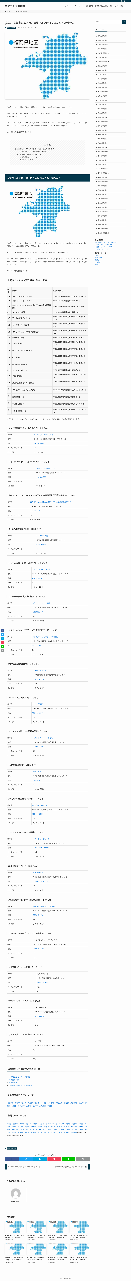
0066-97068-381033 (40, 881)
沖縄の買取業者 (103, 156)
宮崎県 (54, 1124)
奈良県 (27, 1132)
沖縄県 (35, 1124)
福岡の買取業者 (11, 27)
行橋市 (23, 1103)
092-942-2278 (38, 915)
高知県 (20, 1126)
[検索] (124, 1)
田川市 (13, 1106)
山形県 (46, 1126)
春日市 (36, 1103)
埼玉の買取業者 (103, 66)
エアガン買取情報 (15, 6)
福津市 (35, 1106)
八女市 (28, 1106)
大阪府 (48, 1129)
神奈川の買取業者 (103, 173)
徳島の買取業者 (103, 130)
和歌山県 (73, 1132)
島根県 (81, 1129)
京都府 (68, 1124)
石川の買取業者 (103, 169)
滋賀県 (66, 1126)
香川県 (13, 1126)
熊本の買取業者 (103, 164)
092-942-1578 (40, 679)
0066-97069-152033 (42, 848)
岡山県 (28, 1124)
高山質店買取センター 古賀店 (44, 906)
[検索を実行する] (124, 22)
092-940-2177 (38, 780)
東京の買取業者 (103, 147)
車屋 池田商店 (38, 872)
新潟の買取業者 (103, 143)
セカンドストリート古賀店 (43, 738)
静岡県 (28, 1129)
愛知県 (9, 1124)
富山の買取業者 (103, 91)
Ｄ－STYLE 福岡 (42, 536)
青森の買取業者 (103, 211)
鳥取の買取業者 (103, 228)
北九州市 (42, 1106)
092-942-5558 (37, 645)
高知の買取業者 (103, 224)
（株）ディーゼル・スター (45, 468)
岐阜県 (48, 1124)
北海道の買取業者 (103, 53)
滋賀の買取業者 (103, 160)
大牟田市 (50, 1103)
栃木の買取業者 (103, 151)
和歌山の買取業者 (103, 61)
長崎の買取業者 (103, 203)
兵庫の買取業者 (103, 49)
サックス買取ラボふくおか (44, 435)
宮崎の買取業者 (103, 87)
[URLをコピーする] (83, 1159)
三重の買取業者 (103, 36)
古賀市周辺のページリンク (28, 157)
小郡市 (43, 1103)
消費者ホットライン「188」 (104, 247)
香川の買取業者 (103, 220)
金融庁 (97, 260)
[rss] (122, 1)
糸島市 (30, 1103)
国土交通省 (98, 257)
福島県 (53, 1132)
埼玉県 (33, 1126)
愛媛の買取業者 (103, 134)
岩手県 (41, 1124)
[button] (12, 1159)
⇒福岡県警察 (14, 1080)
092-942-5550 (37, 713)
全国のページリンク (26, 160)
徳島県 (13, 1132)
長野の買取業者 (103, 207)
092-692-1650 (42, 982)
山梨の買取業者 (103, 104)
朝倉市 (81, 1103)
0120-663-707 (37, 578)
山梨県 (59, 1126)
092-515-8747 (41, 544)
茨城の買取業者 (103, 199)
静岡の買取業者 (103, 216)
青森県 (22, 1129)
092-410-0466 (39, 443)
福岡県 (46, 1132)
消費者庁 (98, 262)
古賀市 (17, 1103)
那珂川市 (21, 1106)
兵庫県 (59, 1132)
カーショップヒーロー (43, 839)
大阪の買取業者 (103, 74)
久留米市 (10, 1103)
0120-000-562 (41, 477)
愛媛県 (15, 1124)
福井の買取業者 (103, 177)
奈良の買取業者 (103, 79)
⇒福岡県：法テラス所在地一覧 (20, 1085)
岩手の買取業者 (103, 117)
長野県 (68, 1129)
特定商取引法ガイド (101, 249)
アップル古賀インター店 (41, 569)
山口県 (53, 1126)
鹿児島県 (73, 1126)
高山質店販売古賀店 (39, 805)
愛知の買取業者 (103, 139)
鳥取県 (74, 1129)
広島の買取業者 (103, 126)
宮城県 (61, 1124)
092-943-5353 (37, 814)
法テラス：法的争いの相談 (103, 244)
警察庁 (97, 264)
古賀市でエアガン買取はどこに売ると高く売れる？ (35, 149)
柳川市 (49, 1106)
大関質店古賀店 (40, 670)
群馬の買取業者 (103, 194)
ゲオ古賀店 (37, 771)
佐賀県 (27, 1126)
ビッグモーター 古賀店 (41, 603)
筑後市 (66, 1103)
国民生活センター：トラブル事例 (105, 242)
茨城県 (22, 1124)
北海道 (66, 1132)
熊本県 (74, 1124)
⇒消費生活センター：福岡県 (19, 1077)
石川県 (35, 1129)
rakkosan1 (15, 1201)
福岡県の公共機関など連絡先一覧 (31, 154)
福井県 (40, 1132)
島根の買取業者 (103, 122)
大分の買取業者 (103, 70)
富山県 (33, 1132)
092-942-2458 (39, 949)
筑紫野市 (73, 1103)
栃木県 (20, 1132)
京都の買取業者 (103, 40)
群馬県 (81, 1124)
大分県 (54, 1129)
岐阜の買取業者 (103, 109)
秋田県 (81, 1126)
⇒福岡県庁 (13, 1083)
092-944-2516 (40, 1016)
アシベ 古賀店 (37, 704)
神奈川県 (14, 1129)
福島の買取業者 (103, 186)
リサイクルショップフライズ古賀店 (45, 637)
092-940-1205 (38, 747)
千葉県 (41, 1129)
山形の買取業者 (103, 100)
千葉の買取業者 (103, 57)
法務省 (97, 255)
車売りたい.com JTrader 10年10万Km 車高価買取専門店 (50, 502)
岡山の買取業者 (103, 113)
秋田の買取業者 (103, 190)
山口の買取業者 (103, 96)
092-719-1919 (35, 511)
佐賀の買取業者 (103, 44)
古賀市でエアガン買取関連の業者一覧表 (33, 151)
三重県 (40, 1126)
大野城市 (59, 1103)
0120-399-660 (38, 612)
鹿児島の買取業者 (103, 233)
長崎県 (61, 1129)
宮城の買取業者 (103, 83)
